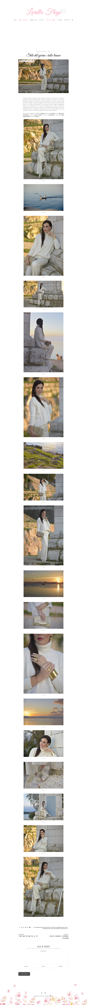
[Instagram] (45, 993)
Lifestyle (41, 20)
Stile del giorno (50, 20)
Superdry (42, 113)
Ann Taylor (52, 113)
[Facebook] (41, 993)
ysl (67, 928)
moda (52, 928)
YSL (59, 115)
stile (55, 928)
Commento (43, 951)
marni (49, 928)
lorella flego (45, 928)
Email (43, 966)
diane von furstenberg (56, 927)
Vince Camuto (38, 115)
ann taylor (44, 927)
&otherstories (39, 927)
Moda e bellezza (23, 20)
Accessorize (51, 115)
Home (15, 20)
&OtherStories (26, 116)
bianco (48, 927)
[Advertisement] (43, 32)
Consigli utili (33, 20)
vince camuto (63, 928)
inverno (63, 927)
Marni (62, 115)
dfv (50, 927)
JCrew (37, 116)
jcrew (66, 927)
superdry (58, 928)
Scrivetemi (67, 20)
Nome (26, 966)
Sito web (61, 966)
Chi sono (59, 20)
